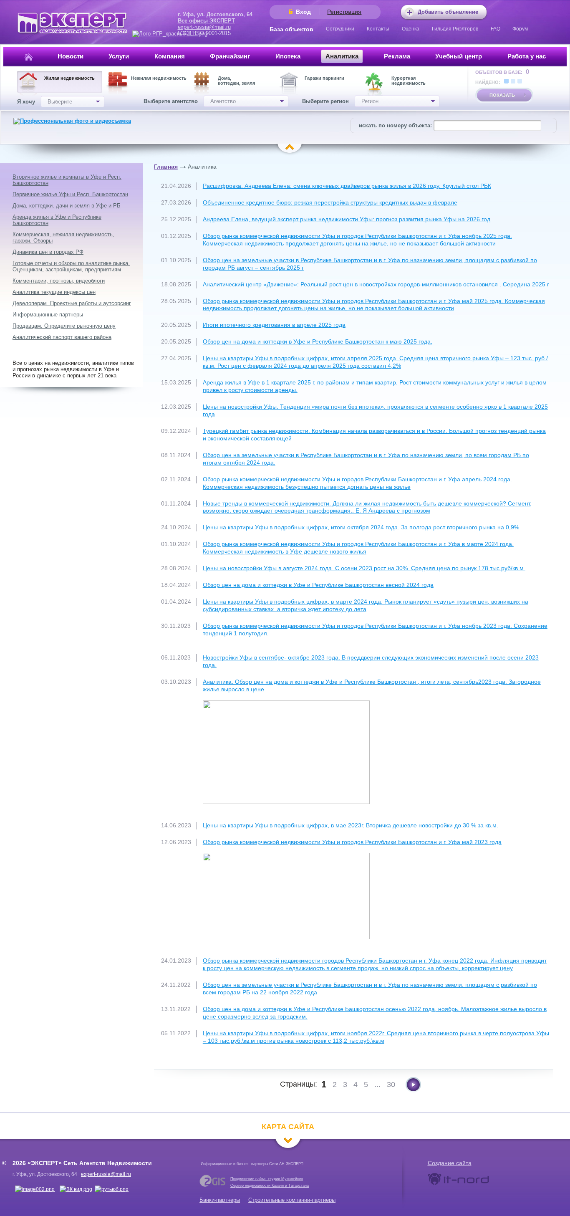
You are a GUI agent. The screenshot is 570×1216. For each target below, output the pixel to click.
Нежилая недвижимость (159, 78)
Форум (520, 29)
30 (391, 1084)
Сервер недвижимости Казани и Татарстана (269, 1185)
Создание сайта (450, 1163)
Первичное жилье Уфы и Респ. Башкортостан (70, 194)
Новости (70, 56)
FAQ (495, 29)
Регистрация (344, 11)
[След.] (413, 1084)
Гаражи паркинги (324, 78)
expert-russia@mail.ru (204, 27)
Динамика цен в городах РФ (48, 252)
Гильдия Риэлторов (455, 29)
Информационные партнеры (48, 314)
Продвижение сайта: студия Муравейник (266, 1179)
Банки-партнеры (219, 1200)
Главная (166, 166)
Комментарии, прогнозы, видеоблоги (59, 281)
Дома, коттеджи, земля (236, 81)
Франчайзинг (230, 56)
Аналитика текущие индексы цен (54, 292)
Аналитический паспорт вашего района (62, 337)
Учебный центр (458, 56)
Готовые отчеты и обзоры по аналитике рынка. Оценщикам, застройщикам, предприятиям (71, 266)
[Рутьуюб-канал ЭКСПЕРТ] (112, 1189)
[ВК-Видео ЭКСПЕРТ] (76, 1189)
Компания (169, 56)
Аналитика (341, 56)
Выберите (60, 102)
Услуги (118, 56)
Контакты (378, 29)
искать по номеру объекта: (395, 125)
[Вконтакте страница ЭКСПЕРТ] (35, 1189)
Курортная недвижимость (408, 81)
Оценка (410, 29)
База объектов (291, 29)
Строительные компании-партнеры (291, 1200)
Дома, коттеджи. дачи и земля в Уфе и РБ (67, 205)
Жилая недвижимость (69, 78)
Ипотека (287, 56)
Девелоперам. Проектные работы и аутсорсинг (72, 303)
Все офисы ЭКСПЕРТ (206, 21)
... (377, 1084)
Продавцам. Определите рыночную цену (64, 326)
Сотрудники (340, 29)
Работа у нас (526, 56)
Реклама (397, 56)
